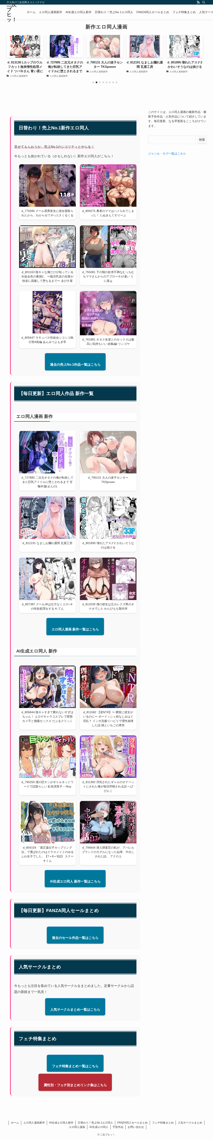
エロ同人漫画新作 (34, 1122)
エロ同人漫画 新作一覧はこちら (75, 629)
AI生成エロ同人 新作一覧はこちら (75, 881)
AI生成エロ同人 (98, 1127)
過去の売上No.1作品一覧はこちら (75, 364)
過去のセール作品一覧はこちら (75, 937)
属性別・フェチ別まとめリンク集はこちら (75, 1085)
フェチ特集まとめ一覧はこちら (75, 1066)
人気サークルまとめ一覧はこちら (75, 1009)
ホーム (15, 1122)
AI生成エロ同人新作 (61, 1122)
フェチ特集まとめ (163, 1122)
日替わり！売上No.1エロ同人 (95, 1122)
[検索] (203, 2)
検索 (202, 139)
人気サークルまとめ (190, 1122)
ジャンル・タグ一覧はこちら (167, 153)
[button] (93, 82)
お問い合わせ (136, 1127)
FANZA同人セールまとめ (132, 1122)
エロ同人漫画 (77, 1127)
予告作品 (118, 1127)
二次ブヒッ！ (12, 12)
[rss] (198, 2)
